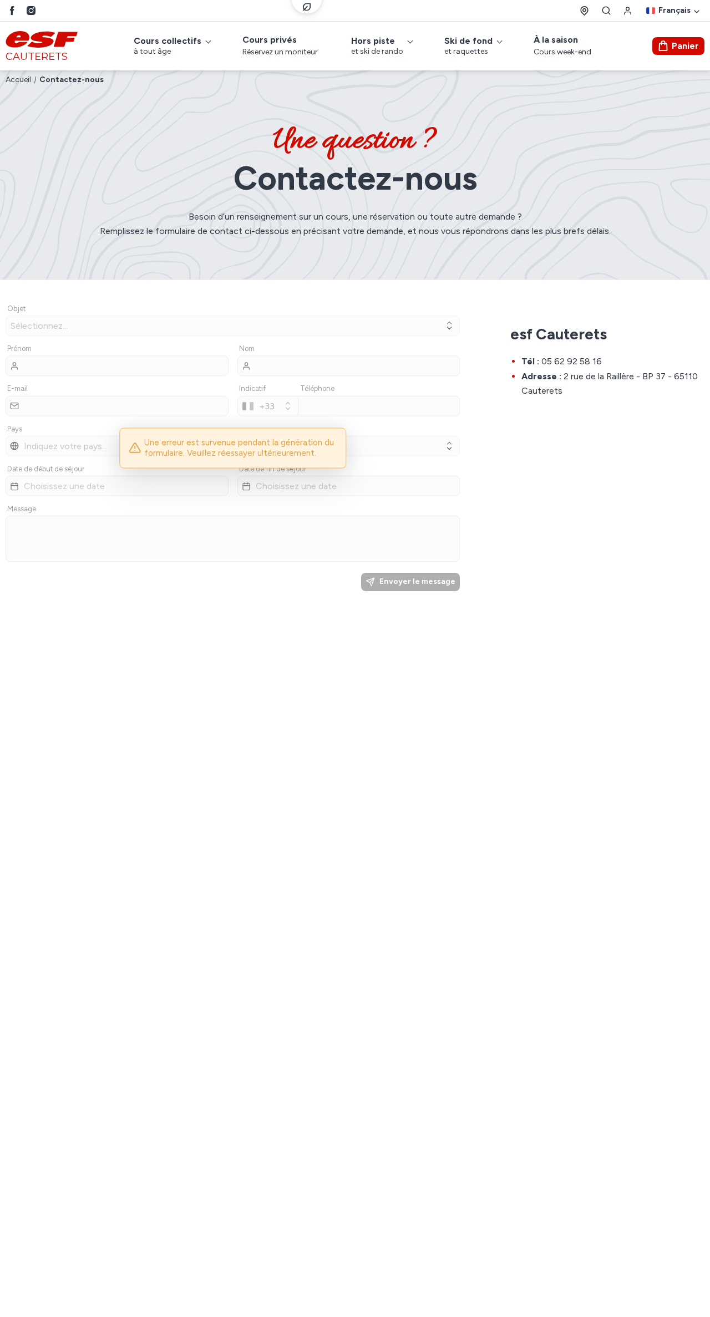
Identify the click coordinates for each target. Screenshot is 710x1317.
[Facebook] (12, 10)
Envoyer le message (417, 581)
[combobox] (267, 406)
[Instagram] (31, 10)
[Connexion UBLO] (11, 1309)
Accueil (18, 80)
